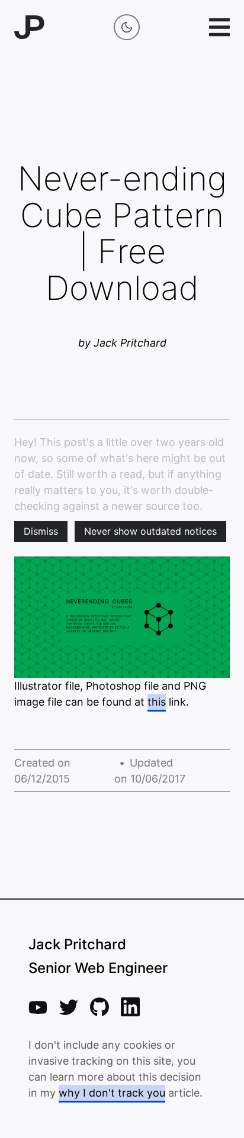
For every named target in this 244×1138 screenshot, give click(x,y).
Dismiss (41, 531)
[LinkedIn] (130, 1007)
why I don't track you (112, 1093)
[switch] (127, 27)
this (156, 702)
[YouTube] (37, 1007)
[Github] (99, 1007)
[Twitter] (68, 1007)
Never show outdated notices (150, 531)
